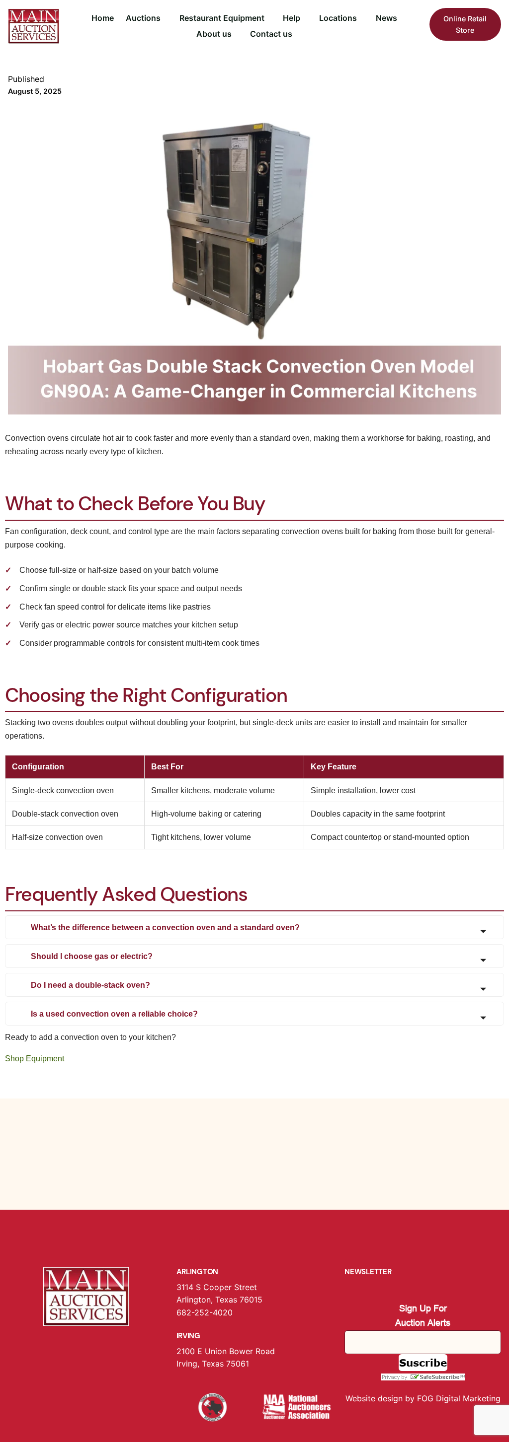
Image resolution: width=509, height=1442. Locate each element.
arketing (485, 1398)
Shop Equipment (34, 1058)
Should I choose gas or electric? (92, 956)
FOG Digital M (443, 1398)
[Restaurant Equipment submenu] (268, 18)
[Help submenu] (304, 18)
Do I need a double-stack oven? (90, 985)
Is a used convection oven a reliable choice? (114, 1014)
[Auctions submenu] (165, 18)
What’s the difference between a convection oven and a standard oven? (165, 927)
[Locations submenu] (361, 18)
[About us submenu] (236, 34)
